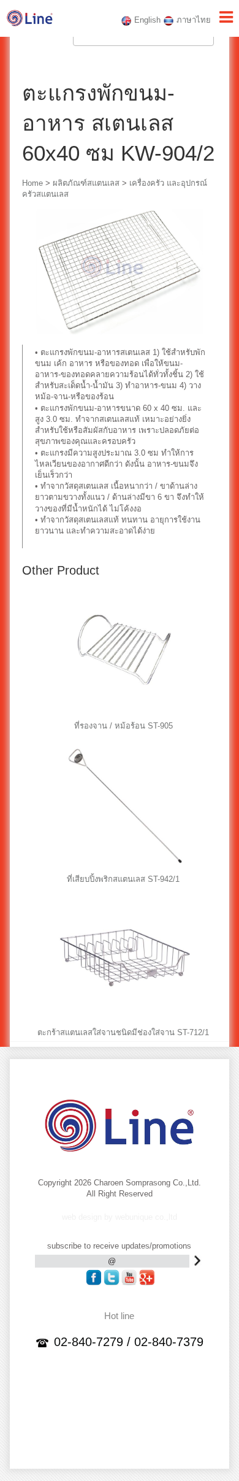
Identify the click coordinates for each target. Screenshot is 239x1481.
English (146, 20)
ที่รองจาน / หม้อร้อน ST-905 (123, 725)
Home (32, 183)
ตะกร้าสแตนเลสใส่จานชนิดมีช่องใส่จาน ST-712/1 (123, 1032)
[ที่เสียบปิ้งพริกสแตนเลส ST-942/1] (125, 866)
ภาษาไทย (192, 20)
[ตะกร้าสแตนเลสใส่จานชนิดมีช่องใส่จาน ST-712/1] (125, 1019)
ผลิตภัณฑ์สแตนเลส (86, 183)
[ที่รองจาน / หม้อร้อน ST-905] (125, 713)
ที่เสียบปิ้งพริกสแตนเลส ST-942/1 (123, 879)
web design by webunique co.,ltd (119, 1217)
